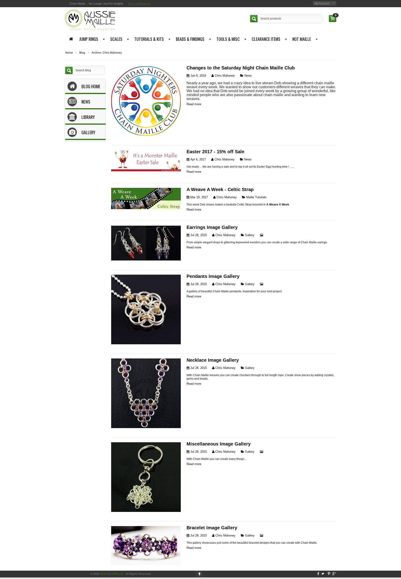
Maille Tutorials (256, 197)
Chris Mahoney (224, 75)
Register (144, 3)
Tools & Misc (228, 39)
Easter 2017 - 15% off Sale (215, 151)
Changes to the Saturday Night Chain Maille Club (241, 67)
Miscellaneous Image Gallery (219, 443)
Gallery (249, 235)
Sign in (132, 3)
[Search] (254, 18)
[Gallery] (261, 235)
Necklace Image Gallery (213, 360)
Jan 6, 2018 (197, 75)
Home (69, 52)
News (247, 75)
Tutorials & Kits (149, 39)
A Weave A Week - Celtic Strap (220, 189)
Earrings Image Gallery (212, 227)
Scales (116, 39)
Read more (194, 104)
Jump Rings (88, 39)
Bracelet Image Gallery (212, 527)
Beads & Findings (190, 39)
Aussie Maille (111, 574)
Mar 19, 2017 (198, 197)
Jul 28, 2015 (198, 235)
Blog (82, 52)
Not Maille (301, 39)
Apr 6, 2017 (197, 159)
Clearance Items (266, 39)
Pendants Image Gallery (213, 276)
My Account (322, 3)
